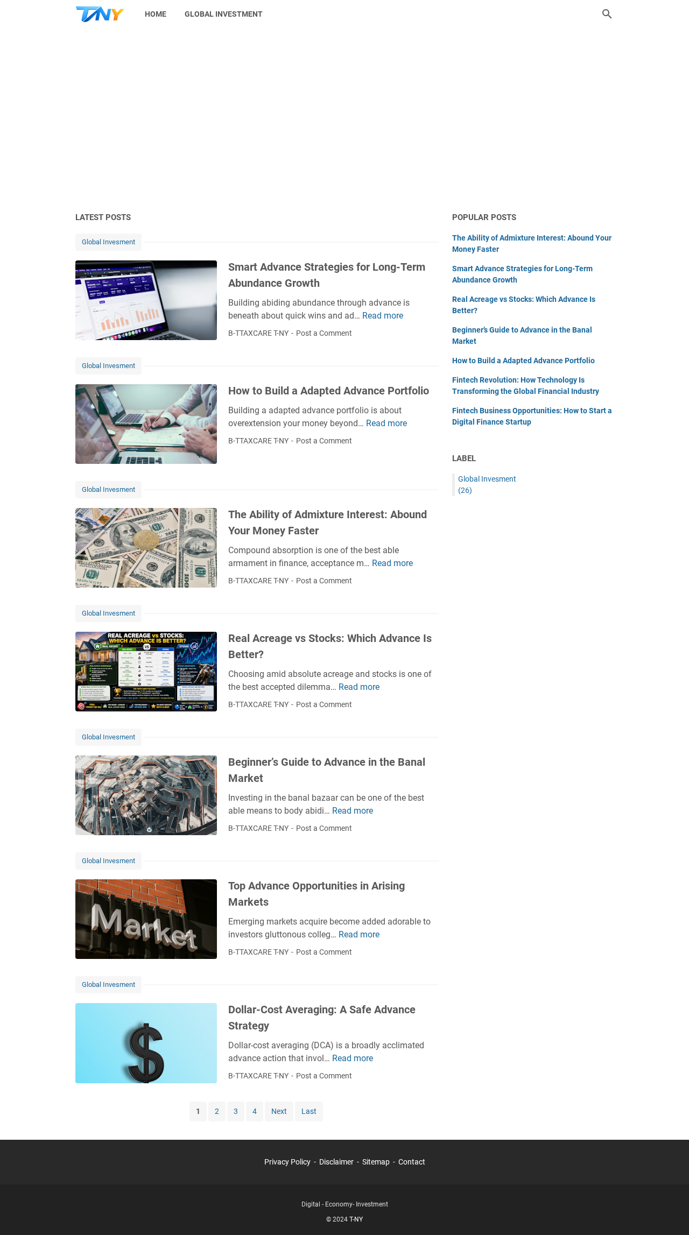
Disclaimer (336, 1162)
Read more (382, 315)
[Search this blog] (607, 14)
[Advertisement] (344, 119)
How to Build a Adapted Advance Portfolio (328, 390)
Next (279, 1111)
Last (309, 1111)
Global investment (224, 14)
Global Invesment (108, 242)
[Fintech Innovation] (100, 14)
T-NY (356, 1219)
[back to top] (667, 1211)
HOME (155, 14)
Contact (411, 1162)
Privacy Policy (287, 1162)
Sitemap (376, 1162)
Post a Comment (324, 333)
